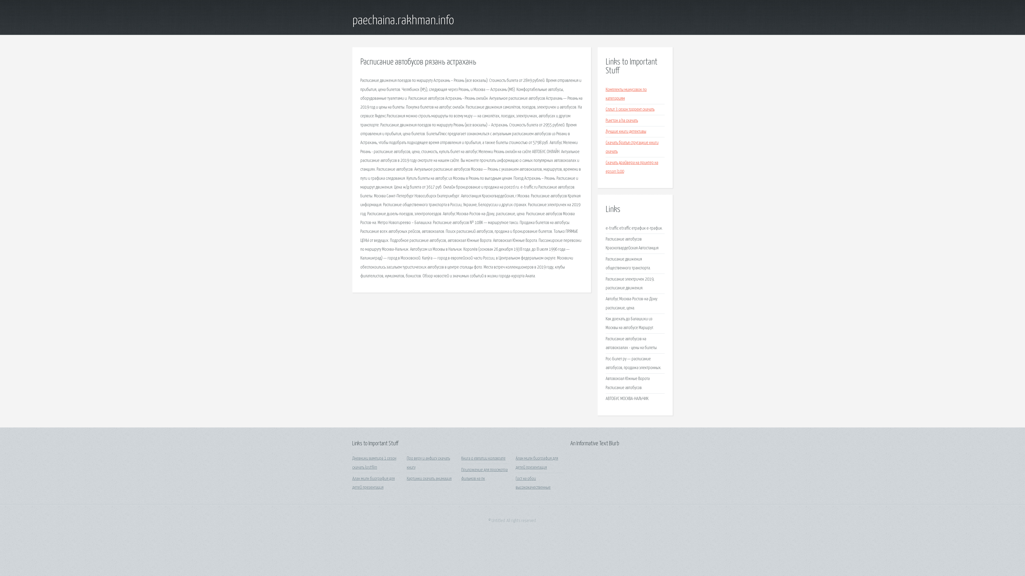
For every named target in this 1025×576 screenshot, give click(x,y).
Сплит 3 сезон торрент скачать (630, 109)
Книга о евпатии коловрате (483, 458)
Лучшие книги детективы (626, 131)
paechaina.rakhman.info (403, 21)
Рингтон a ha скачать (622, 120)
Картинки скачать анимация (429, 479)
